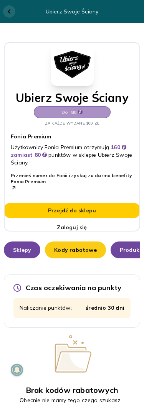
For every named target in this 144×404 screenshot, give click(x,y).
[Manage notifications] (17, 370)
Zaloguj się (72, 227)
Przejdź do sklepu (72, 210)
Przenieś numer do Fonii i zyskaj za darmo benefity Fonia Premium (71, 178)
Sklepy (22, 249)
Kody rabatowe (75, 249)
